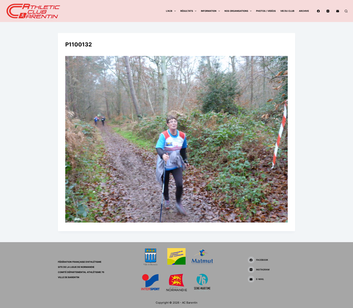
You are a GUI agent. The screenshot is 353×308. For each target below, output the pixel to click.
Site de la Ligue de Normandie (76, 267)
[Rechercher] (346, 11)
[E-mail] (337, 11)
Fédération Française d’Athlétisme (79, 261)
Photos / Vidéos (266, 11)
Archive (304, 11)
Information (208, 11)
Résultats (186, 11)
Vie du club (287, 11)
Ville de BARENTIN (68, 277)
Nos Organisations (236, 11)
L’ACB (169, 11)
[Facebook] (318, 11)
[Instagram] (328, 11)
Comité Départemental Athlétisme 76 (81, 272)
